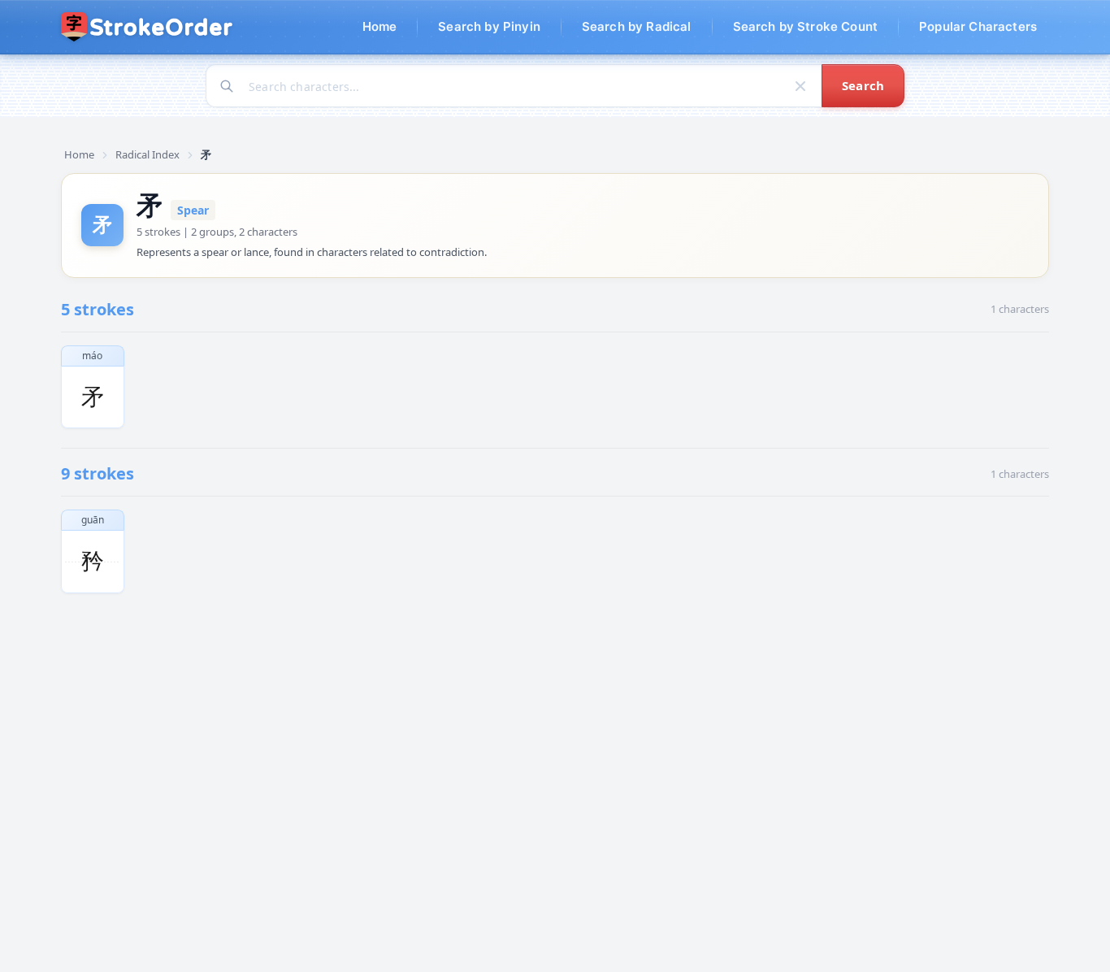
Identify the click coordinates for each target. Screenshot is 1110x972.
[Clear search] (800, 86)
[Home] (147, 26)
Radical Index (147, 154)
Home (79, 154)
